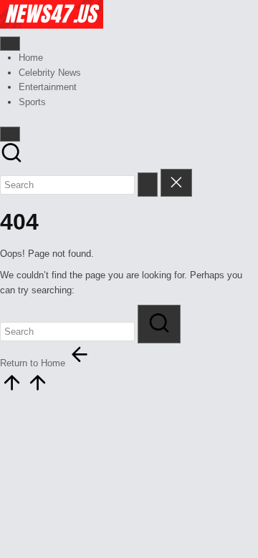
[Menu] (10, 43)
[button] (148, 184)
